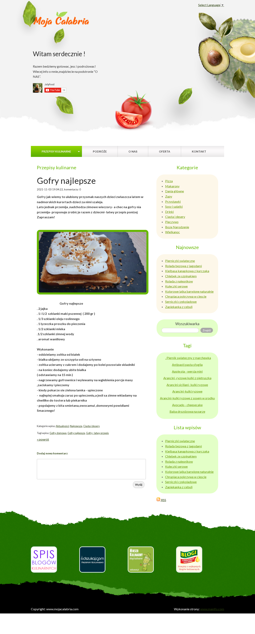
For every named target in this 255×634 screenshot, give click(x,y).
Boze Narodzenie (177, 227)
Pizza (169, 181)
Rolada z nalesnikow (179, 281)
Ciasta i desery (91, 426)
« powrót (43, 439)
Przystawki (173, 201)
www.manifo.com (212, 609)
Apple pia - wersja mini (187, 371)
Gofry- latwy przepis (97, 433)
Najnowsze (76, 426)
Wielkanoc (172, 232)
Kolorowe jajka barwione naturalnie (189, 291)
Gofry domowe (58, 433)
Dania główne (174, 191)
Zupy (168, 196)
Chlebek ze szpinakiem (181, 276)
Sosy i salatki (174, 206)
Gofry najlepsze (76, 433)
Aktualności (62, 426)
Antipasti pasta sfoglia (187, 364)
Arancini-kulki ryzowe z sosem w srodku (187, 398)
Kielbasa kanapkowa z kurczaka (187, 271)
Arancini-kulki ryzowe (187, 391)
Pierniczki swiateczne (180, 261)
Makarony (172, 186)
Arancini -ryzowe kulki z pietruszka (187, 378)
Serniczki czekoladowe (181, 301)
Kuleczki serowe (176, 286)
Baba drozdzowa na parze (187, 411)
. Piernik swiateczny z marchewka (188, 358)
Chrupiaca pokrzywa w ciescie (185, 296)
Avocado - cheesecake (187, 405)
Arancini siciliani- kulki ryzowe (187, 385)
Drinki (169, 212)
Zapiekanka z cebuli (178, 307)
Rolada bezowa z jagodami (183, 266)
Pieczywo (171, 222)
